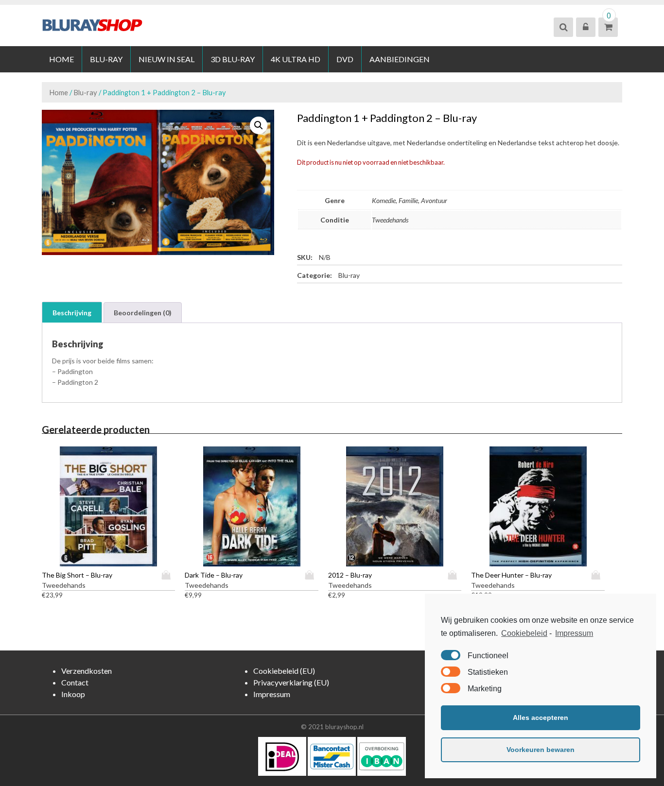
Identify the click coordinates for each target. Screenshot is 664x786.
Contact (74, 682)
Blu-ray (106, 59)
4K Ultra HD (295, 59)
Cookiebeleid (524, 633)
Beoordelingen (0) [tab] (143, 312)
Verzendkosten (86, 670)
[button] (258, 125)
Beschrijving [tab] (71, 312)
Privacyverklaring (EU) (291, 682)
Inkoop (73, 694)
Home (61, 59)
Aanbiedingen (399, 59)
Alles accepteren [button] (540, 717)
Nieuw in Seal (166, 59)
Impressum (574, 633)
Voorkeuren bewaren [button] (541, 749)
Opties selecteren (168, 575)
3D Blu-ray (232, 59)
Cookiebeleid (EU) (284, 670)
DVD (344, 59)
